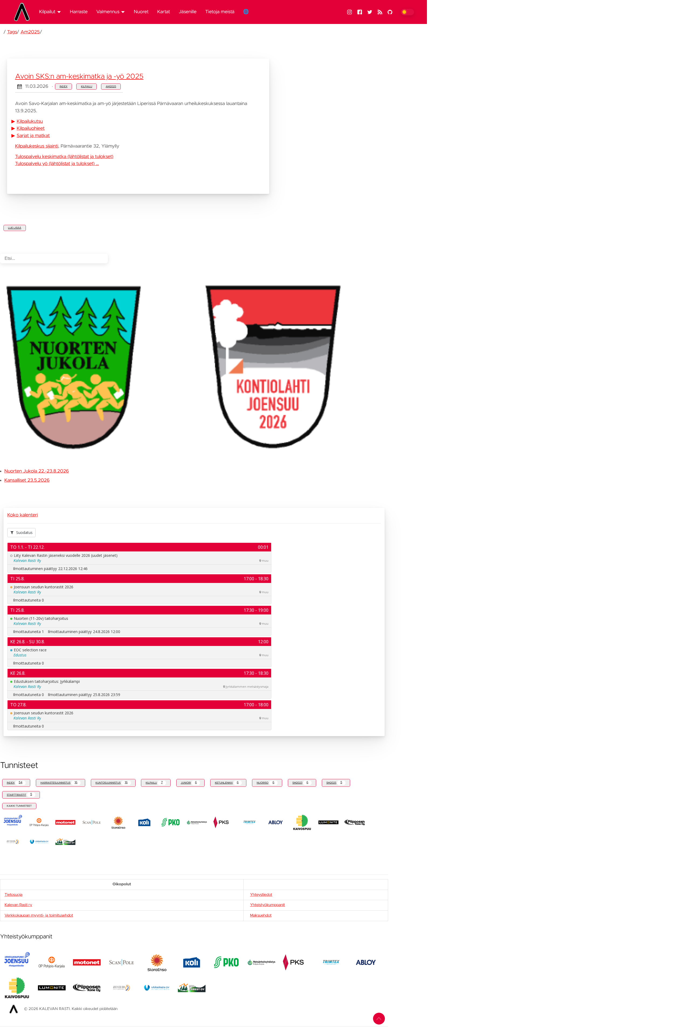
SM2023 (300, 782)
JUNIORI (189, 782)
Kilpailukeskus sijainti (36, 146)
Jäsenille (187, 11)
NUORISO (265, 782)
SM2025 (334, 782)
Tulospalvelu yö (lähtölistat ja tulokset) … (57, 163)
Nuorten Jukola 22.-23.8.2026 (36, 471)
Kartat (163, 11)
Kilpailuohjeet (31, 128)
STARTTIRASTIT (19, 794)
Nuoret (141, 11)
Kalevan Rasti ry (18, 905)
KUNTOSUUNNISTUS (111, 782)
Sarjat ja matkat (33, 135)
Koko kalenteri (22, 515)
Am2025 (30, 32)
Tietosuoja (13, 895)
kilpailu (86, 86)
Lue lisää (14, 227)
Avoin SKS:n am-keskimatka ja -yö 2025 (79, 76)
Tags (12, 32)
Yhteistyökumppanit (267, 905)
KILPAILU (154, 782)
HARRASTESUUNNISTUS (59, 782)
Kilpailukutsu (30, 121)
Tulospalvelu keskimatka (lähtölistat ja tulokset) (64, 156)
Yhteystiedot (261, 895)
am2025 (111, 86)
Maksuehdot (261, 915)
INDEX (14, 782)
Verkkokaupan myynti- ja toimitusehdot (39, 915)
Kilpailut (47, 11)
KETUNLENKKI (227, 782)
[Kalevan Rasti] (24, 12)
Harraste (79, 11)
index (63, 86)
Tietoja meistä (219, 11)
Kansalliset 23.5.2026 (27, 480)
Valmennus (107, 11)
